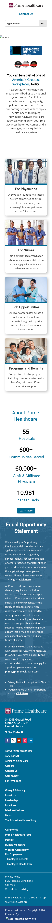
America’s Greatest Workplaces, (26, 81)
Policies (9, 839)
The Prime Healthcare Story (20, 820)
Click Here (25, 579)
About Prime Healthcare (18, 750)
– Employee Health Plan (18, 864)
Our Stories (11, 829)
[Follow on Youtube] (19, 740)
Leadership (11, 800)
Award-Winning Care (16, 760)
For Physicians (13, 780)
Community (11, 775)
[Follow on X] (13, 740)
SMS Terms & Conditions (19, 880)
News (8, 815)
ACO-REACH (12, 755)
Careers (9, 765)
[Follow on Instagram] (25, 740)
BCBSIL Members (15, 844)
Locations (10, 805)
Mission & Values (14, 810)
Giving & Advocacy (15, 790)
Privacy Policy (12, 876)
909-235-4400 (14, 732)
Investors (10, 795)
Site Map (10, 885)
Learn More (26, 510)
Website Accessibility (17, 849)
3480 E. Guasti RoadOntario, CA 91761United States (18, 723)
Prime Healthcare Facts (18, 834)
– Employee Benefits (16, 859)
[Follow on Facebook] (7, 740)
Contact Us (26, 14)
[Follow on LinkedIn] (30, 740)
